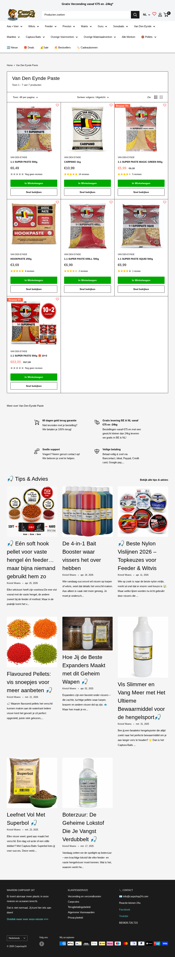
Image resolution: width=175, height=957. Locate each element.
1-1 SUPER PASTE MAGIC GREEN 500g (140, 161)
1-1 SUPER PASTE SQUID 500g (135, 258)
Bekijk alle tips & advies (154, 479)
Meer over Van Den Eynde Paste (25, 405)
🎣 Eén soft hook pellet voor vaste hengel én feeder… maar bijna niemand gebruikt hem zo (31, 559)
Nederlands (14, 938)
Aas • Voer (13, 26)
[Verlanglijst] (154, 15)
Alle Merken (128, 36)
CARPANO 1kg (72, 161)
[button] (57, 106)
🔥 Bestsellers (62, 47)
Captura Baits (33, 36)
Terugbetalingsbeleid (79, 907)
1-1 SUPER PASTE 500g (23, 161)
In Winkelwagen (34, 183)
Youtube (123, 916)
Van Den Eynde (142, 26)
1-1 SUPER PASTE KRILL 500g (81, 258)
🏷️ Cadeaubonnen (87, 47)
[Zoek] (135, 14)
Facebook (124, 909)
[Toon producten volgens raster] (155, 97)
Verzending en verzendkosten (84, 896)
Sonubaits (118, 26)
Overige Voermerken (62, 36)
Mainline (11, 36)
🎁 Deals (29, 47)
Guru (100, 26)
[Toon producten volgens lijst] (161, 97)
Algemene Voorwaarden (81, 912)
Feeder (49, 26)
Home (10, 65)
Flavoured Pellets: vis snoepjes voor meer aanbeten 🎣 (29, 682)
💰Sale (44, 47)
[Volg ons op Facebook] (41, 943)
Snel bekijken (34, 192)
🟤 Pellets (147, 36)
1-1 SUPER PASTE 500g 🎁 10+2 (28, 355)
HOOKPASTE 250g (21, 258)
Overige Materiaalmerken (98, 36)
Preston (67, 26)
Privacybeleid (75, 917)
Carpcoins (73, 901)
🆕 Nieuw (12, 47)
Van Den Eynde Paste (27, 65)
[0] (166, 15)
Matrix (84, 26)
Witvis (31, 26)
